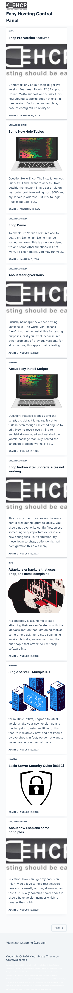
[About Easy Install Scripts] (36, 391)
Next (57, 928)
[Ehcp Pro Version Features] (36, 60)
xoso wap (54, 982)
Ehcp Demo (17, 225)
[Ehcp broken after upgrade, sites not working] (36, 494)
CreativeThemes (16, 959)
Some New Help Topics (26, 131)
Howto (13, 362)
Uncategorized (18, 125)
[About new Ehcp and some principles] (36, 854)
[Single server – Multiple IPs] (36, 694)
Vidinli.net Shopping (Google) (26, 942)
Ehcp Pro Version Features (29, 38)
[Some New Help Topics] (36, 154)
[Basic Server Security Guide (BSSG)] (36, 788)
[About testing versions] (36, 298)
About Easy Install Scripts (28, 369)
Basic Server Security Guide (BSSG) (36, 766)
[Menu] (65, 12)
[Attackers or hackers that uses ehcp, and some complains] (36, 596)
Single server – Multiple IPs (29, 672)
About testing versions (26, 275)
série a (23, 972)
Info (11, 31)
